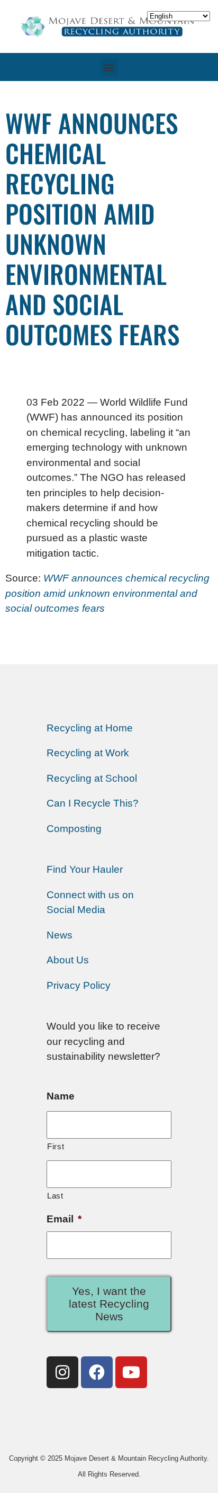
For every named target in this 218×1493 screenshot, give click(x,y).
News (59, 935)
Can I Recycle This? (93, 803)
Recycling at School (92, 778)
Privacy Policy (79, 985)
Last (55, 1195)
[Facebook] (97, 1372)
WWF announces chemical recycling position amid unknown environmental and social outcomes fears (107, 593)
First (55, 1146)
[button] (109, 67)
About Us (68, 959)
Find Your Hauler (85, 869)
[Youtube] (131, 1372)
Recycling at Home (90, 728)
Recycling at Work (88, 752)
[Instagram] (62, 1372)
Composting (74, 828)
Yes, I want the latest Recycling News (109, 1303)
